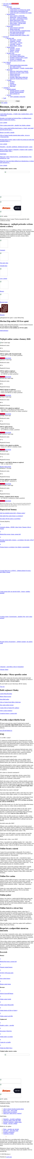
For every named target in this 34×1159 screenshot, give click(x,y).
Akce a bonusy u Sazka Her (17, 15)
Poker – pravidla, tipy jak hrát (11, 1129)
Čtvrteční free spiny (15, 24)
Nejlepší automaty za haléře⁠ (17, 90)
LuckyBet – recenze (15, 44)
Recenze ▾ (6, 36)
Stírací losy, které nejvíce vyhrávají (19, 71)
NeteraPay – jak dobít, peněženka (12, 1119)
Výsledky (9, 80)
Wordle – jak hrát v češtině (10, 1123)
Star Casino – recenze (15, 39)
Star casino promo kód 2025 (17, 32)
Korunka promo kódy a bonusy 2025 (19, 35)
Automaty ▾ (6, 87)
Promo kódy (10, 26)
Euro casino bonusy (15, 8)
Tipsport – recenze (14, 50)
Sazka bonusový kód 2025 (17, 27)
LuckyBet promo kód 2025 (17, 33)
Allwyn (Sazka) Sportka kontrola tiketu (13, 1109)
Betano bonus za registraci (10, 1112)
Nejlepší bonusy (11, 14)
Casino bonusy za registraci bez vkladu (20, 9)
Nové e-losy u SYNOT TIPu (17, 60)
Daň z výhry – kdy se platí (10, 1110)
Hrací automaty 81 (15, 93)
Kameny (12, 83)
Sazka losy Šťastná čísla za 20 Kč (18, 78)
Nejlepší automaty (11, 89)
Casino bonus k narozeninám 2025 (19, 11)
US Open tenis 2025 (15, 54)
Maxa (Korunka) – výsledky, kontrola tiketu (21, 68)
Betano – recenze (14, 51)
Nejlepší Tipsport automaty (17, 92)
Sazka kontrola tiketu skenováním (18, 65)
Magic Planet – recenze (16, 45)
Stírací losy (9, 69)
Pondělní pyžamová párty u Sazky (19, 57)
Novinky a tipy (10, 53)
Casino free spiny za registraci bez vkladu (21, 12)
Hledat (17, 101)
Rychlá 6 (12, 81)
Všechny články (4, 669)
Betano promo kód (15, 29)
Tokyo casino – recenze (16, 42)
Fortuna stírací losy (15, 75)
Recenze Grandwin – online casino (12, 1122)
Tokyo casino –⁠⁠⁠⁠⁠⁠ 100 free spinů (18, 23)
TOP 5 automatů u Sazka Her (17, 96)
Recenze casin (10, 38)
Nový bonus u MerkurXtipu (17, 56)
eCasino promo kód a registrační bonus (20, 30)
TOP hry (9, 95)
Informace (9, 6)
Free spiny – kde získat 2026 (10, 1130)
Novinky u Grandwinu (16, 59)
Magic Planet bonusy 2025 (17, 20)
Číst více (2, 686)
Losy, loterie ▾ (7, 62)
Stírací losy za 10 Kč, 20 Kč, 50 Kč (19, 72)
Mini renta (12, 86)
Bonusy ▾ (5, 5)
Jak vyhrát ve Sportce (15, 66)
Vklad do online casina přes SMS (12, 1120)
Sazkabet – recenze (15, 48)
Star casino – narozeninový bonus (18, 18)
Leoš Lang (9, 1157)
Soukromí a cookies (8, 1133)
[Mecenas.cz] (3, 1)
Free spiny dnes (11, 3)
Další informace (4, 330)
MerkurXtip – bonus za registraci (18, 17)
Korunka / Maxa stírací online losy (19, 77)
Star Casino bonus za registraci (18, 21)
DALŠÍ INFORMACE (6, 730)
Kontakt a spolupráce (8, 1132)
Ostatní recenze (11, 47)
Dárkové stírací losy (15, 74)
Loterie (8, 63)
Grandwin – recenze (15, 41)
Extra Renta (13, 84)
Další (4, 98)
